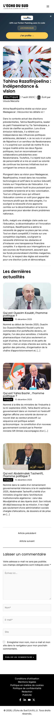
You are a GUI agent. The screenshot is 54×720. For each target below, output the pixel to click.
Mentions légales (27, 682)
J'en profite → (27, 35)
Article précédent (27, 533)
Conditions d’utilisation (27, 678)
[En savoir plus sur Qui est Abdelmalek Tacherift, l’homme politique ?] (27, 456)
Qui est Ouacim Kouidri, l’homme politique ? (25, 314)
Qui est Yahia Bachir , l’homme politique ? (23, 394)
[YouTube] (29, 699)
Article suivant (27, 541)
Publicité (27, 695)
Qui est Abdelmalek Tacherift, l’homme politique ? (23, 475)
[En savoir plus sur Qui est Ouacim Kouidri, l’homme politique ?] (27, 295)
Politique (11, 97)
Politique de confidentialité (27, 688)
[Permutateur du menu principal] (48, 6)
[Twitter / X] (33, 699)
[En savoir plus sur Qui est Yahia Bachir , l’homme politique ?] (27, 376)
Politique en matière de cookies (27, 685)
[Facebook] (20, 699)
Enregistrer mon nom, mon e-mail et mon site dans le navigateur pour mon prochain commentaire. (26, 645)
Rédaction (27, 691)
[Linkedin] (24, 699)
